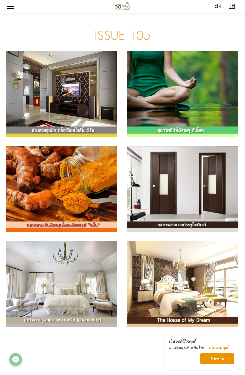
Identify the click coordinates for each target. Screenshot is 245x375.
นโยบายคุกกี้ (219, 347)
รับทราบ (217, 358)
